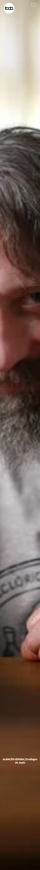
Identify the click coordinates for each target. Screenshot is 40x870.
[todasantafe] (9, 13)
